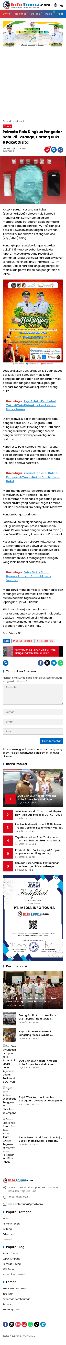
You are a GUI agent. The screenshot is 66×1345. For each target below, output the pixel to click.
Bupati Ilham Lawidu (14, 1274)
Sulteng (7, 1229)
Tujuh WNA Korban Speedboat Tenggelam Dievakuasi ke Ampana (40, 1099)
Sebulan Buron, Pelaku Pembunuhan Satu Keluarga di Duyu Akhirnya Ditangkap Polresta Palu (37, 864)
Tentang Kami (11, 1309)
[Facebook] (40, 663)
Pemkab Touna (12, 1264)
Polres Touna (10, 1253)
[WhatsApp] (60, 663)
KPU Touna (9, 1269)
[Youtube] (24, 1324)
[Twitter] (47, 663)
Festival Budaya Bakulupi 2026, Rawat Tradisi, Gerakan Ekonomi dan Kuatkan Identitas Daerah (39, 826)
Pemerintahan (11, 1223)
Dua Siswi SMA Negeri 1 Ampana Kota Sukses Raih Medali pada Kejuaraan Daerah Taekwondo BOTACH (38, 1062)
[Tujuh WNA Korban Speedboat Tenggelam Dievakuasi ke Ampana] (9, 1100)
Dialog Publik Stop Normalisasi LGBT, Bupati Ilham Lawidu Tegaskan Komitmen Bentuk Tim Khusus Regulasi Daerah (39, 1017)
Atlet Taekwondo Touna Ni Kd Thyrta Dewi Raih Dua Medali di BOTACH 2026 (38, 813)
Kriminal (7, 126)
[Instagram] (18, 1324)
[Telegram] (54, 663)
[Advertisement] (33, 81)
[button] (55, 5)
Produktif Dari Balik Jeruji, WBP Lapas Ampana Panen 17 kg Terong (37, 852)
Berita (6, 1218)
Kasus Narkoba (24, 640)
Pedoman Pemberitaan (16, 1299)
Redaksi (6, 149)
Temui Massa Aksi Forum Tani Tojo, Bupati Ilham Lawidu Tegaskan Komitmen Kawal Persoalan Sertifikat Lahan (40, 1139)
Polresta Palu (46, 640)
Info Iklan (8, 1293)
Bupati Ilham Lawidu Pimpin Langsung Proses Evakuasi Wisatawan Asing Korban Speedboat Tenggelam (35, 1033)
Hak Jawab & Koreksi (15, 1288)
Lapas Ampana (11, 1258)
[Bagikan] (60, 150)
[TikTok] (36, 1324)
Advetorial (9, 1234)
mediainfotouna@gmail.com (25, 1204)
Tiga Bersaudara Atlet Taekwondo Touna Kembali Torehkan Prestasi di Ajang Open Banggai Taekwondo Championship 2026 (37, 839)
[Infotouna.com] (26, 5)
